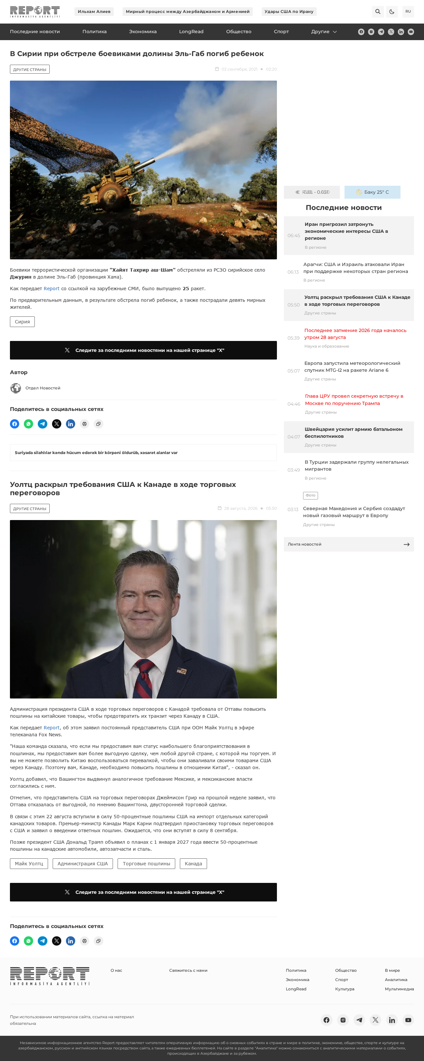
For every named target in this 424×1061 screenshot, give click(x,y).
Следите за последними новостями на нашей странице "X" (150, 350)
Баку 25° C (376, 192)
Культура (344, 988)
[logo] (35, 12)
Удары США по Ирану (289, 11)
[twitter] (391, 32)
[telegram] (381, 32)
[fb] (361, 32)
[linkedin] (401, 32)
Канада (193, 863)
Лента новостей (304, 544)
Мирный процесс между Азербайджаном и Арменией (188, 11)
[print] (84, 424)
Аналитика (396, 979)
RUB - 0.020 (316, 192)
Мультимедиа (399, 988)
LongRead (296, 988)
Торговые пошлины (146, 863)
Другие (320, 31)
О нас (116, 970)
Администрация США (83, 863)
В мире (392, 970)
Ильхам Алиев (94, 11)
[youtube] (411, 32)
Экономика (297, 979)
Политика (296, 970)
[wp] (28, 424)
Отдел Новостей (43, 387)
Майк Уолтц (29, 863)
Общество (346, 970)
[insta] (371, 32)
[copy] (98, 424)
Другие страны (29, 69)
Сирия (22, 321)
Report (52, 288)
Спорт (341, 979)
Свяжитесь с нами (188, 970)
